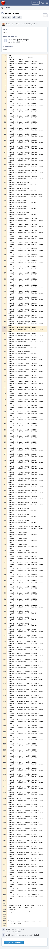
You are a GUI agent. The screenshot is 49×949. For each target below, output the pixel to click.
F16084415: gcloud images (18, 40)
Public (18, 17)
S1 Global (35, 935)
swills (18, 24)
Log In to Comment (14, 942)
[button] (47, 3)
